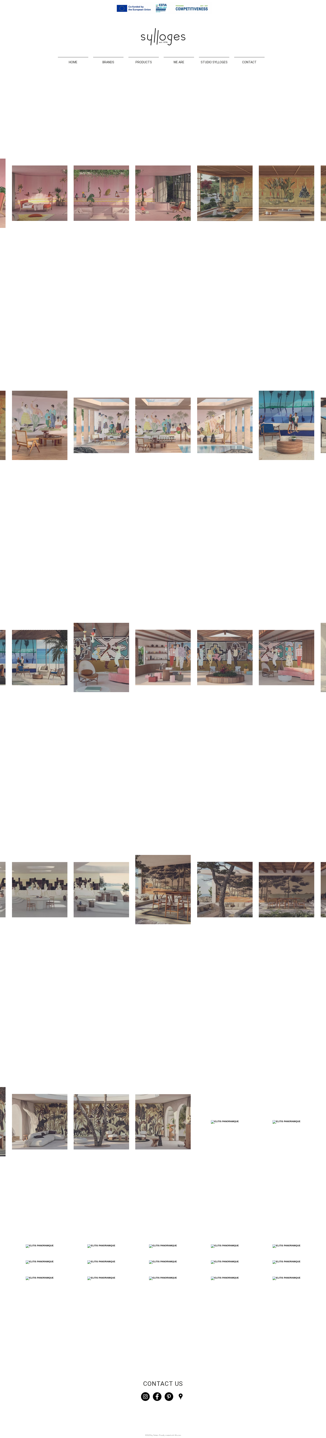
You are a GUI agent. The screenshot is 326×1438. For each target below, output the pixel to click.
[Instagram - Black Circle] (145, 1396)
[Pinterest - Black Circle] (169, 1396)
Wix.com (178, 1435)
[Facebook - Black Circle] (157, 1396)
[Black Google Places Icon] (180, 1396)
